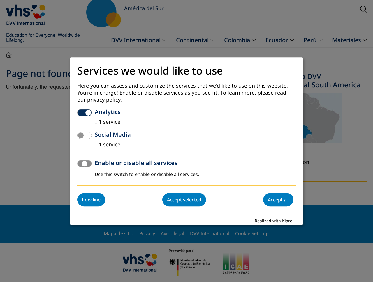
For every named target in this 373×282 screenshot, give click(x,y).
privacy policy (103, 100)
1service (107, 122)
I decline (91, 199)
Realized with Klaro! (274, 221)
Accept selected (184, 199)
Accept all (278, 199)
